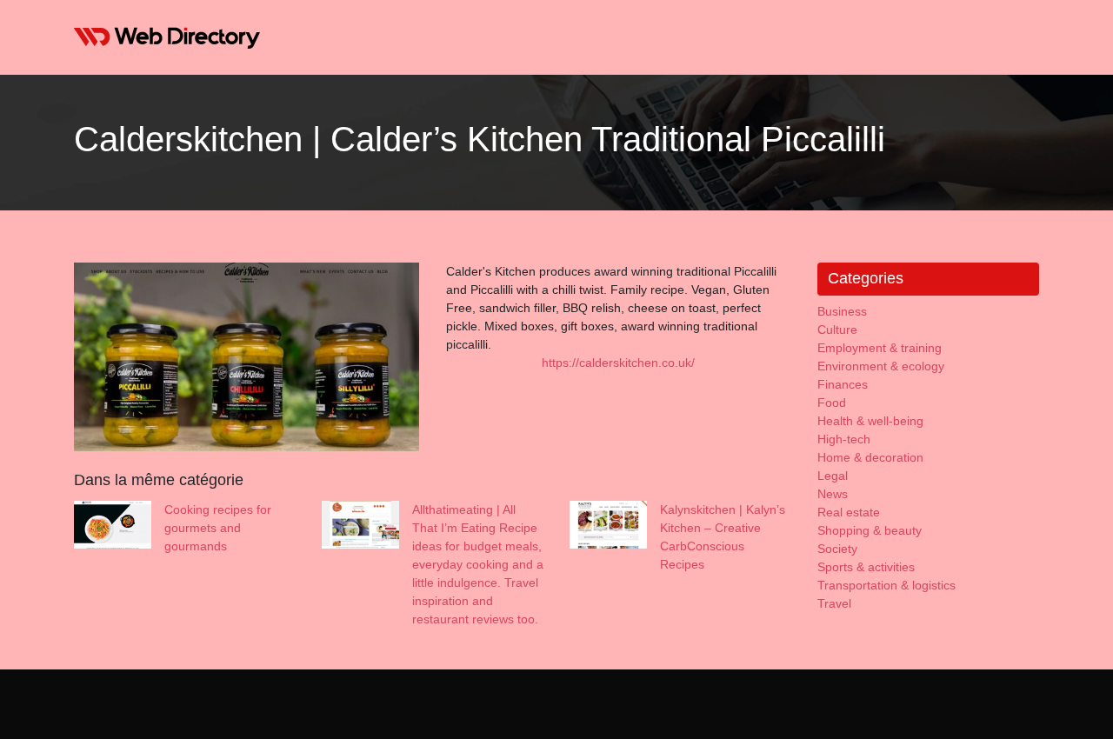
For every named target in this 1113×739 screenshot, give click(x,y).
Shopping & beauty (869, 530)
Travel (834, 603)
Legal (832, 476)
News (832, 494)
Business (842, 311)
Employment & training (879, 348)
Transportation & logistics (886, 585)
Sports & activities (866, 567)
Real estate (848, 512)
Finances (842, 384)
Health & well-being (870, 421)
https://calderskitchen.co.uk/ (618, 363)
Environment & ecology (880, 366)
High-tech (843, 439)
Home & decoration (870, 457)
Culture (837, 329)
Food (831, 402)
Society (837, 549)
